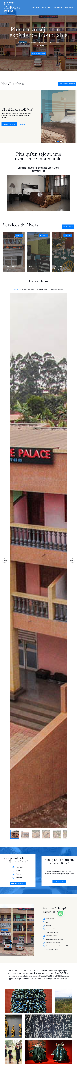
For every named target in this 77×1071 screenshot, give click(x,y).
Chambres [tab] (23, 289)
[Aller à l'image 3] (61, 141)
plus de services (68, 226)
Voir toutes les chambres (67, 84)
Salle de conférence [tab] (43, 289)
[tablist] (38, 289)
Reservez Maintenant (9, 126)
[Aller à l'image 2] (58, 141)
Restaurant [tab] (31, 289)
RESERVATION (68, 7)
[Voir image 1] (14, 834)
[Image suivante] (72, 560)
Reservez (19, 235)
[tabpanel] (38, 565)
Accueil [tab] (16, 289)
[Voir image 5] (56, 834)
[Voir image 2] (25, 834)
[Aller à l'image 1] (55, 141)
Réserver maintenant (38, 53)
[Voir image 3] (35, 834)
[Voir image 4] (46, 834)
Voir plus (22, 126)
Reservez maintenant (17, 883)
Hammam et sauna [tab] (57, 289)
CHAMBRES (36, 7)
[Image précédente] (5, 560)
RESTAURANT (46, 7)
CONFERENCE (57, 7)
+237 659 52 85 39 (59, 882)
